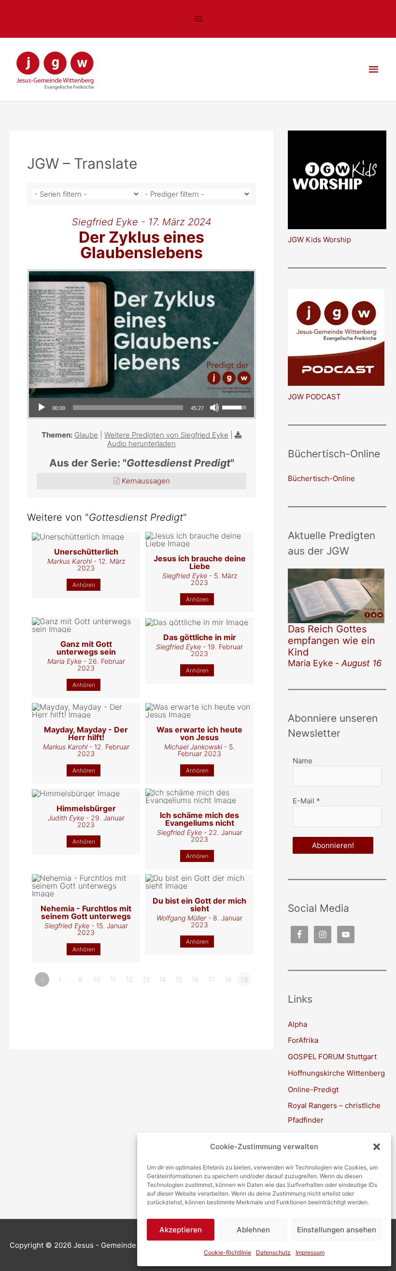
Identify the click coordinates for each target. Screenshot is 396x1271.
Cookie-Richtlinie (227, 1252)
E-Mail (306, 800)
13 (146, 979)
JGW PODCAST (314, 396)
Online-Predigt (313, 1089)
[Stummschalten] (214, 407)
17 (211, 979)
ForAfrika (303, 1040)
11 (113, 979)
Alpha (297, 1024)
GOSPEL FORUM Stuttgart (332, 1056)
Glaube (86, 434)
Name (302, 760)
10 (96, 979)
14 (162, 979)
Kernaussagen (146, 480)
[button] (377, 1147)
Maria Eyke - (335, 663)
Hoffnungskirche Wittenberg (336, 1073)
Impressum (310, 1252)
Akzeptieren (180, 1229)
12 (129, 979)
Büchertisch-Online (321, 478)
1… (62, 979)
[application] (141, 407)
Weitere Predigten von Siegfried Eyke (166, 434)
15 (178, 979)
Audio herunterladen (141, 443)
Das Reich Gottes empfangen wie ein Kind (331, 640)
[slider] (128, 407)
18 (228, 979)
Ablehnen (253, 1229)
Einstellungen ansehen (336, 1229)
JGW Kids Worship (319, 239)
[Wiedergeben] (41, 407)
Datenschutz (273, 1252)
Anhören (83, 584)
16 (195, 979)
